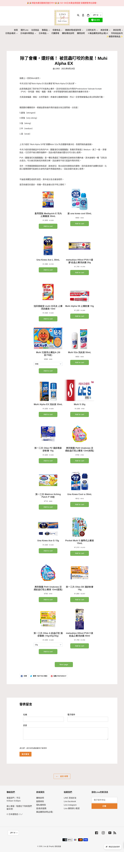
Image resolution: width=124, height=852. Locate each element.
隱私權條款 (41, 805)
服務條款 (40, 801)
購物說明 (40, 798)
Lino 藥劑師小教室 (72, 808)
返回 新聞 (64, 776)
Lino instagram (70, 805)
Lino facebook (70, 801)
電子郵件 (71, 715)
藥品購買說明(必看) (44, 812)
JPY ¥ (12, 833)
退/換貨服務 (41, 808)
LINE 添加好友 (70, 798)
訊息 (25, 725)
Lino (44, 846)
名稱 (25, 715)
